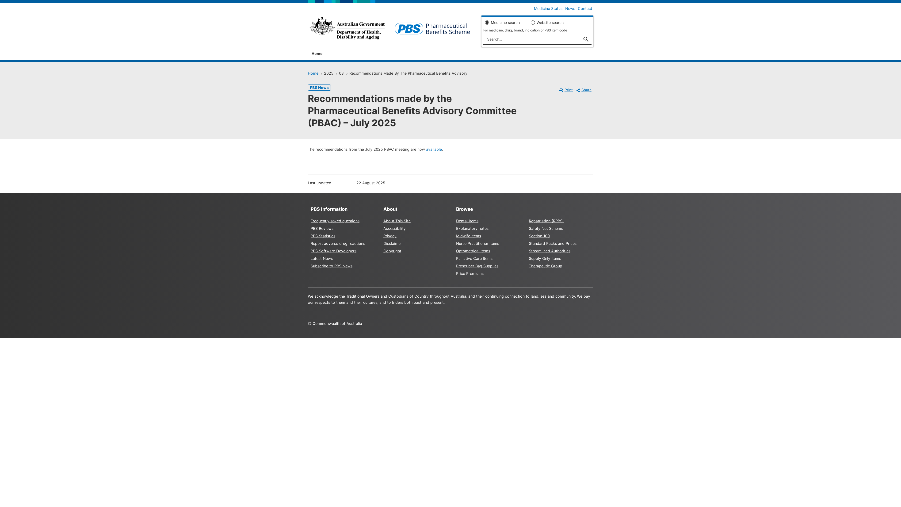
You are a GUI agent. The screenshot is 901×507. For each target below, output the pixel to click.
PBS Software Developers (333, 251)
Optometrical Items (473, 251)
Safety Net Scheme (546, 228)
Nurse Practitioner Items (477, 243)
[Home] (390, 29)
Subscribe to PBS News (331, 266)
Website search (550, 22)
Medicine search (505, 22)
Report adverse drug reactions (338, 243)
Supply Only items (545, 258)
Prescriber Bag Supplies (477, 266)
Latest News (322, 258)
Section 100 (539, 236)
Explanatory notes (472, 228)
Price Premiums (470, 273)
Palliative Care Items (474, 258)
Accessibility (394, 228)
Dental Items (467, 221)
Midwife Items (468, 236)
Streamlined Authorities (549, 251)
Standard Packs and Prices (552, 243)
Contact (585, 8)
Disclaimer (392, 243)
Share (586, 90)
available (434, 149)
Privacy (390, 236)
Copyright (392, 251)
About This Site (397, 221)
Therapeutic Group (545, 266)
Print (569, 90)
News (570, 8)
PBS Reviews (322, 228)
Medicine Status (548, 8)
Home (317, 53)
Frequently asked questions (335, 221)
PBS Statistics (323, 236)
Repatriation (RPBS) (546, 221)
